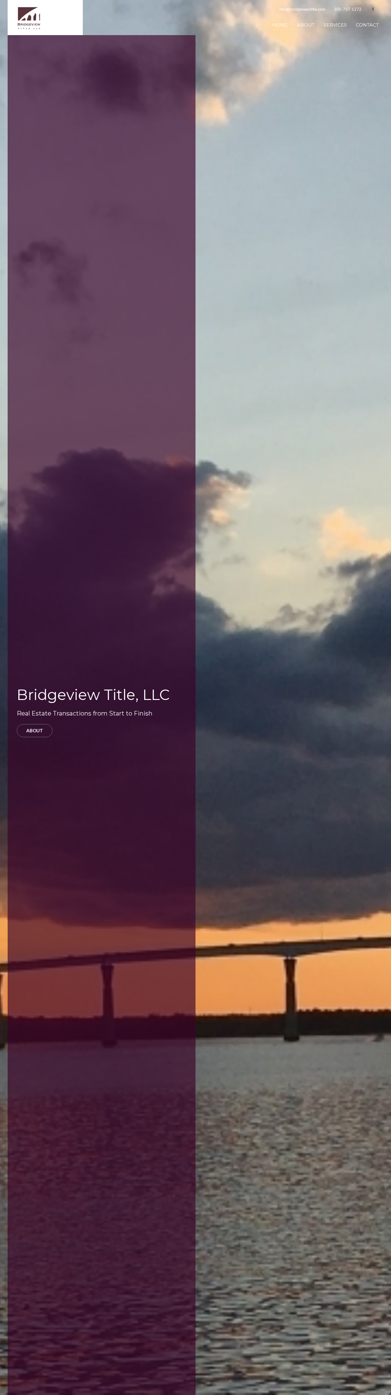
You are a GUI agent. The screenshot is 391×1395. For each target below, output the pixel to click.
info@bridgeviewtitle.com (302, 9)
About (306, 25)
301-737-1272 (347, 9)
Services (335, 25)
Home (280, 25)
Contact (367, 25)
